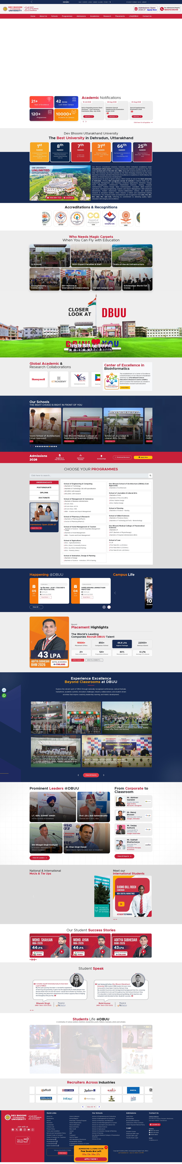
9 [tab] (49, 446)
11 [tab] (52, 446)
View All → (36, 607)
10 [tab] (51, 446)
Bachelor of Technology (73, 486)
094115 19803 (154, 1137)
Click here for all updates (142, 122)
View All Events (91, 777)
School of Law (96, 1141)
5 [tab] (42, 446)
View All (90, 1109)
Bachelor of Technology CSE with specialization (80, 488)
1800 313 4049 (154, 1135)
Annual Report (73, 1121)
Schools (54, 16)
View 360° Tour (55, 197)
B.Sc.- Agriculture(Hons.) (73, 543)
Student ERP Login (132, 1138)
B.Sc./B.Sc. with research (73, 493)
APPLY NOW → (78, 662)
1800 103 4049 (154, 1133)
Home (33, 16)
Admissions (81, 16)
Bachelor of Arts (115, 495)
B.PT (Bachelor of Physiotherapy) (120, 532)
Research (107, 16)
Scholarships (101, 459)
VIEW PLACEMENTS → (94, 662)
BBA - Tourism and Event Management (77, 535)
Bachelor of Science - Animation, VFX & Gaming (80, 560)
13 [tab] (56, 446)
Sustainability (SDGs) (75, 1144)
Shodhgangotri (51, 1144)
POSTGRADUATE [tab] (44, 487)
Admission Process (80, 458)
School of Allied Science (99, 1129)
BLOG (139, 2)
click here (88, 116)
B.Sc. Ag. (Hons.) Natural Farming (75, 548)
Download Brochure (123, 457)
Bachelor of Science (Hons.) (119, 518)
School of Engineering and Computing (104, 1119)
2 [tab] (37, 446)
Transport (72, 1137)
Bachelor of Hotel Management (75, 532)
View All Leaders (39, 860)
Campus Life (50, 1129)
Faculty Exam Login (132, 1140)
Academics (94, 16)
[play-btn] (61, 954)
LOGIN (90, 2)
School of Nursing (97, 1135)
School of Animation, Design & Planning (104, 1133)
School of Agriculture (98, 1131)
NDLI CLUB (72, 1131)
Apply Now (144, 457)
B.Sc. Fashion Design (116, 503)
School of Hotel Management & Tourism (104, 1125)
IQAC (80, 2)
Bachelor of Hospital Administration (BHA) (123, 535)
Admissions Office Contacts (134, 1125)
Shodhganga (51, 1142)
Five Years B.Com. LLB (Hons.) (119, 550)
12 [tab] (54, 446)
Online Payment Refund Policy (135, 1127)
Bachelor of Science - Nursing (119, 510)
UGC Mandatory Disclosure (77, 1142)
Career (71, 1133)
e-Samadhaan (51, 1146)
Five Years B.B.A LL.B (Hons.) (119, 547)
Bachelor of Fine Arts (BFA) (119, 498)
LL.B (111, 542)
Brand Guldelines (52, 1148)
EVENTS (85, 2)
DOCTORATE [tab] (44, 498)
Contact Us (147, 16)
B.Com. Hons (69, 504)
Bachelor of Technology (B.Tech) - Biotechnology (126, 520)
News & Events (74, 1129)
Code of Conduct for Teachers (56, 1139)
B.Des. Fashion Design (117, 500)
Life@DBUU (133, 16)
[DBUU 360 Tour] (3, 690)
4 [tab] (41, 446)
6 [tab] (44, 446)
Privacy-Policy (51, 1131)
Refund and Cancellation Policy (56, 1135)
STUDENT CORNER (131, 2)
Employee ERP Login (132, 1136)
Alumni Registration (75, 1125)
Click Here (62, 1155)
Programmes (67, 16)
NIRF (70, 1135)
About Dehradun (74, 1127)
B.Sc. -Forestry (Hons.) (72, 550)
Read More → (45, 597)
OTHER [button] (106, 2)
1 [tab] (35, 446)
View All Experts (123, 858)
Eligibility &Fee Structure (60, 458)
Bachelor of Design (71, 558)
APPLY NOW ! (91, 1159)
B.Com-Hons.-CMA (71, 509)
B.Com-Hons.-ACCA (71, 506)
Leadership (50, 1127)
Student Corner (131, 1134)
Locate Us (69, 197)
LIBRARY (144, 2)
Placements (120, 16)
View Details (35, 441)
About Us (43, 16)
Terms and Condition (53, 1133)
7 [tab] (46, 446)
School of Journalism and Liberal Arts (103, 1127)
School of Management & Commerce (103, 1121)
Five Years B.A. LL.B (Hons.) (118, 545)
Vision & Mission (74, 1119)
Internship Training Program (77, 1123)
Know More (125, 387)
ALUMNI (100, 2)
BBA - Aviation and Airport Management (78, 511)
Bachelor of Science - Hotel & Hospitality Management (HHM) (82, 529)
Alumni (49, 1123)
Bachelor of (114, 530)
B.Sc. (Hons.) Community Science (75, 545)
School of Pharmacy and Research (102, 1123)
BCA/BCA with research (72, 491)
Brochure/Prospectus (132, 1123)
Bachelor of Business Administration (76, 501)
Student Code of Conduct (55, 1137)
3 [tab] (39, 446)
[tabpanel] (117, 110)
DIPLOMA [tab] (44, 493)
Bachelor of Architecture (118, 488)
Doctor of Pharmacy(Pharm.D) (74, 521)
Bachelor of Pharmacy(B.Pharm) (75, 519)
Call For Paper (73, 1139)
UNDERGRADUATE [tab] (44, 482)
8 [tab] (47, 446)
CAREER (95, 2)
